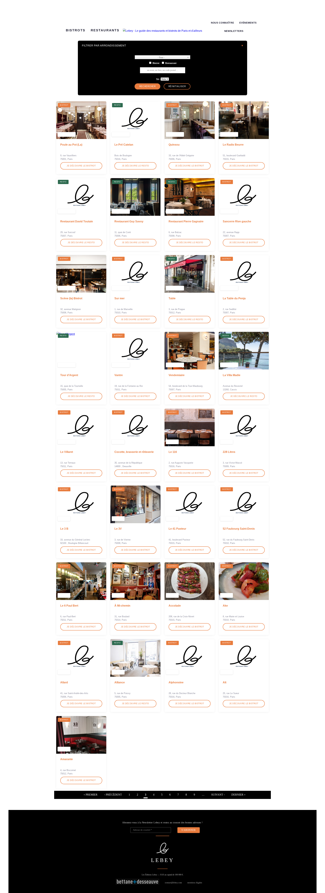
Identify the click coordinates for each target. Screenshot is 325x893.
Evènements (248, 23)
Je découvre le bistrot (81, 166)
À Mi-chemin (122, 605)
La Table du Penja (234, 298)
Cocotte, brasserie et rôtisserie (134, 451)
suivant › (218, 794)
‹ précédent (113, 794)
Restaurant (171, 63)
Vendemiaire (177, 375)
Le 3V (118, 528)
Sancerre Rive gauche (237, 221)
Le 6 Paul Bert (69, 605)
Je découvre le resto (135, 166)
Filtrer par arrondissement (104, 45)
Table (172, 298)
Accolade (175, 605)
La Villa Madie (231, 375)
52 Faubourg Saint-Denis (239, 528)
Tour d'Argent (69, 375)
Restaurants (105, 30)
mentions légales (194, 883)
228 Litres (229, 451)
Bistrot (156, 63)
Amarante (66, 759)
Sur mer (119, 298)
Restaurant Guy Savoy (128, 221)
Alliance (119, 682)
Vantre (118, 375)
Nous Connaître (222, 23)
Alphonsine (176, 682)
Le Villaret (66, 451)
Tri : (158, 79)
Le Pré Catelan (123, 144)
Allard (64, 682)
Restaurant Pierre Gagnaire (186, 221)
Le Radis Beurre (233, 144)
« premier (91, 794)
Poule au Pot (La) (71, 144)
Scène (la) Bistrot (71, 298)
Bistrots (75, 30)
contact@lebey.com (173, 883)
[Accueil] (162, 31)
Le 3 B (64, 528)
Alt (224, 682)
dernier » (238, 794)
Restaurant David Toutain (76, 221)
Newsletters (233, 31)
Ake (225, 605)
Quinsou (174, 144)
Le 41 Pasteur (177, 528)
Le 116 (173, 451)
